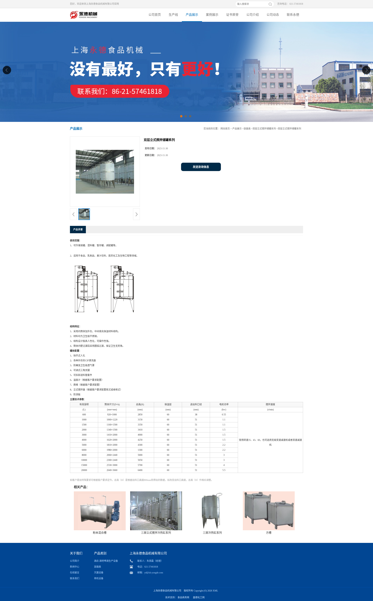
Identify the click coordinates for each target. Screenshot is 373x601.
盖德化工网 (199, 597)
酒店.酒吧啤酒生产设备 (106, 561)
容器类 (247, 128)
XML (215, 590)
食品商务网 (183, 597)
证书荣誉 (232, 14)
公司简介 (74, 561)
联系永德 (293, 14)
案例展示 (212, 14)
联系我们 (74, 578)
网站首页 (225, 128)
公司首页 (154, 14)
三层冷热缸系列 (212, 532)
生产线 (173, 14)
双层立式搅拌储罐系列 (264, 128)
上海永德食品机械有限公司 (167, 590)
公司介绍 (252, 14)
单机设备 (98, 578)
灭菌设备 (98, 572)
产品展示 (192, 14)
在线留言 (74, 572)
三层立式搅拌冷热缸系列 (156, 532)
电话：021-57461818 (147, 566)
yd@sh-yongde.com (153, 572)
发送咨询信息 (201, 166)
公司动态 (273, 14)
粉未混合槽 (99, 532)
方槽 (268, 532)
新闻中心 (74, 566)
